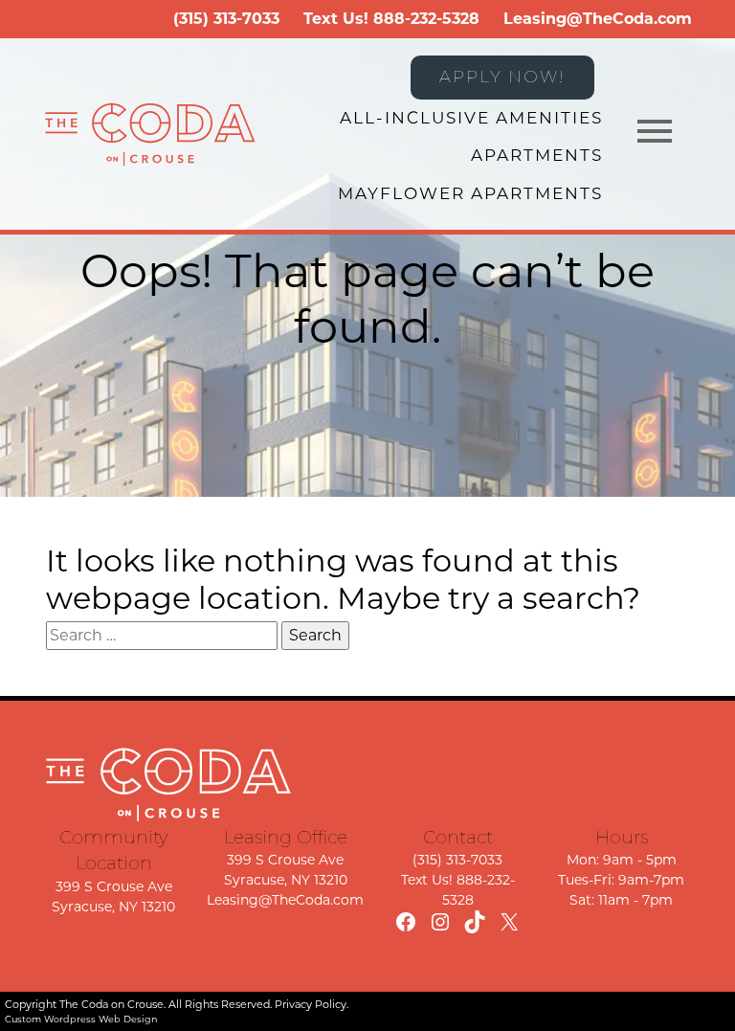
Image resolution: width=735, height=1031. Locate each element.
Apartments (537, 155)
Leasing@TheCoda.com (597, 19)
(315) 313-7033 (226, 19)
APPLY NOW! (502, 76)
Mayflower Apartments (470, 193)
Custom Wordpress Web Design (81, 1019)
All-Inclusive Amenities (471, 117)
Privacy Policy (310, 1004)
